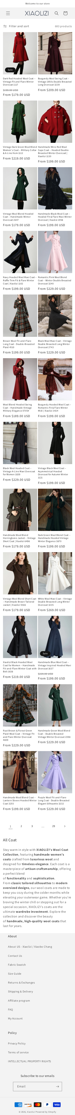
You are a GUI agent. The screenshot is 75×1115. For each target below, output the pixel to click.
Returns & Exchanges (21, 982)
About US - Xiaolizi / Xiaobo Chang (30, 946)
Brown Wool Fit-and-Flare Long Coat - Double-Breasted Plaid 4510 (19, 343)
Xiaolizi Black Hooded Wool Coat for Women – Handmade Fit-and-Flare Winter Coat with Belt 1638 (20, 667)
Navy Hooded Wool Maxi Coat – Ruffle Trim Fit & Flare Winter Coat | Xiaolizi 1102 (20, 280)
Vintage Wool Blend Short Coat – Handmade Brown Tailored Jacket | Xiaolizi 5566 (19, 601)
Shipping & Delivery (20, 991)
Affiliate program (19, 1000)
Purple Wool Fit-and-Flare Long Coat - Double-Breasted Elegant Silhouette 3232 (54, 800)
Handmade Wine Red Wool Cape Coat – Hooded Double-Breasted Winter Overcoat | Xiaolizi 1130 (54, 151)
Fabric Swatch (17, 964)
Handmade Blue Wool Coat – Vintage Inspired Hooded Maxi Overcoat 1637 (54, 665)
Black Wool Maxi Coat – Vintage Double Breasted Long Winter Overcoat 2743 (55, 343)
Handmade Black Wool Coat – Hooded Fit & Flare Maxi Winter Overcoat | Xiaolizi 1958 (55, 216)
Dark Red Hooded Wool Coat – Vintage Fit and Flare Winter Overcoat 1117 (19, 81)
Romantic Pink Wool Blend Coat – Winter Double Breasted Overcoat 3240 (54, 280)
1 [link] (10, 826)
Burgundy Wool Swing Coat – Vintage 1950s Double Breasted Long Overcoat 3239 (55, 81)
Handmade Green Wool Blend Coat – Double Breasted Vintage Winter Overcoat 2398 (54, 733)
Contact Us (15, 956)
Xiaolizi (31, 1111)
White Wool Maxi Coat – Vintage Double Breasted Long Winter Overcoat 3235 (55, 601)
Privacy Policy (16, 1043)
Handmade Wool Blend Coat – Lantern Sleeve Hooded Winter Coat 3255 (20, 800)
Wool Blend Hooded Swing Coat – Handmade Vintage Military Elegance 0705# (17, 407)
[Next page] (64, 826)
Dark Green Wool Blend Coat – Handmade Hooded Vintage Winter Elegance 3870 (54, 538)
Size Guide (14, 973)
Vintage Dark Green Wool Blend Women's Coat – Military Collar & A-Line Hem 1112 (20, 149)
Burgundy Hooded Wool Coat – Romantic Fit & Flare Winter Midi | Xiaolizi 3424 (54, 407)
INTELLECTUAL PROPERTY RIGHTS (29, 1061)
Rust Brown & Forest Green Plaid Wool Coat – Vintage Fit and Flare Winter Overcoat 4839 (18, 735)
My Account (15, 1018)
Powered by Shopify (46, 1111)
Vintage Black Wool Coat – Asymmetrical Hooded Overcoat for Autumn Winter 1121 (53, 473)
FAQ (10, 1009)
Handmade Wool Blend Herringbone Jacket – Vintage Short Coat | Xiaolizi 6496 (19, 538)
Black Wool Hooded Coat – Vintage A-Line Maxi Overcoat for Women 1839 (19, 471)
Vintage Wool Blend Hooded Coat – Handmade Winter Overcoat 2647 (18, 216)
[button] (8, 13)
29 (53, 826)
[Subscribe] (57, 1086)
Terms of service (18, 1052)
